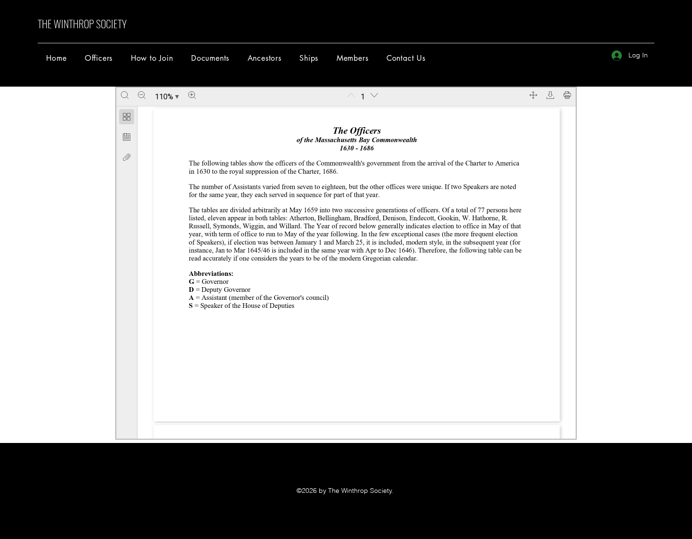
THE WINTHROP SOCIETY (82, 23)
